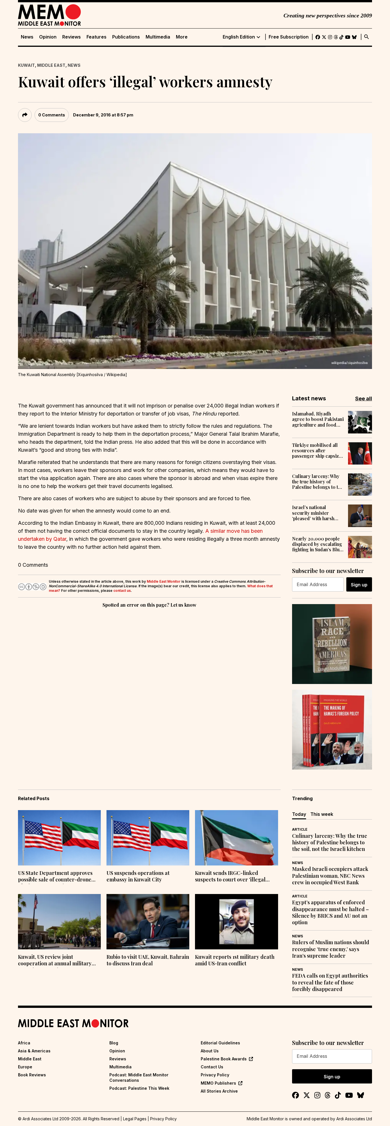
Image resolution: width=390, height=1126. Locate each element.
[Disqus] (149, 687)
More (182, 37)
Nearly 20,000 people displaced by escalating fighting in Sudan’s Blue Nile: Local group (317, 544)
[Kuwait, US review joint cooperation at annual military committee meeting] (59, 921)
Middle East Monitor (163, 581)
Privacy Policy (215, 1074)
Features (96, 37)
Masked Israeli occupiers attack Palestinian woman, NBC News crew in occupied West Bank (330, 876)
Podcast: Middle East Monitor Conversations (138, 1077)
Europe (25, 1066)
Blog (113, 1042)
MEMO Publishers (218, 1083)
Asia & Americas (34, 1050)
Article (299, 829)
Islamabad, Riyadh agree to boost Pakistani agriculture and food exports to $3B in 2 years (318, 419)
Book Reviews (32, 1074)
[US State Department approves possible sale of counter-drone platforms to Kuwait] (59, 837)
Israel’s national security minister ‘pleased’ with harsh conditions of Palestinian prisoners (315, 513)
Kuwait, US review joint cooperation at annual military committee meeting (55, 961)
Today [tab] (299, 814)
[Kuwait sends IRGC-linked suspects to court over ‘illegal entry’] (236, 837)
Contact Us (212, 1066)
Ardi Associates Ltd (354, 1118)
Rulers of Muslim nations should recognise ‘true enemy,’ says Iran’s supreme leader (330, 949)
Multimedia (158, 37)
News (27, 37)
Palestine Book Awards (224, 1058)
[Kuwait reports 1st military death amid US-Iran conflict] (236, 921)
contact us (122, 590)
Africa (24, 1042)
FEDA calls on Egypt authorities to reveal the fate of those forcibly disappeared (330, 982)
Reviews (71, 37)
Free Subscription (289, 37)
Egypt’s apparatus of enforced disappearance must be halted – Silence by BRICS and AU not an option (330, 912)
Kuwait (26, 65)
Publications (126, 37)
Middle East (51, 65)
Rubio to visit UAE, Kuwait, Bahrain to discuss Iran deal (147, 960)
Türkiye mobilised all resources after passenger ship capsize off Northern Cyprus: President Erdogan (316, 450)
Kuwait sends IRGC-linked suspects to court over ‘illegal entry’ (230, 877)
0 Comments (51, 114)
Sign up (359, 585)
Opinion (48, 37)
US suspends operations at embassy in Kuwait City (138, 876)
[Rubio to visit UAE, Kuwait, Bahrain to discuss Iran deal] (147, 921)
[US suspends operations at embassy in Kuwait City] (147, 837)
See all (363, 398)
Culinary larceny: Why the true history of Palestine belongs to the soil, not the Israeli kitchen (317, 481)
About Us (210, 1050)
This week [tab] (321, 814)
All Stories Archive (219, 1091)
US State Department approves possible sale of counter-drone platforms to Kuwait (55, 877)
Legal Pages (134, 1118)
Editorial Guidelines (220, 1042)
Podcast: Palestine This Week (139, 1088)
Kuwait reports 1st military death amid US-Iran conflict (234, 960)
